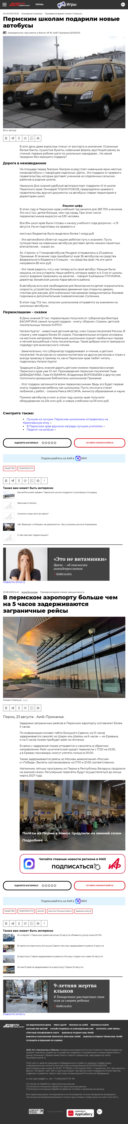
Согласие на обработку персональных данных (50, 1084)
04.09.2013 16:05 (11, 13)
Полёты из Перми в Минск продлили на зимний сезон (71, 833)
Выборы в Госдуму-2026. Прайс (78, 1033)
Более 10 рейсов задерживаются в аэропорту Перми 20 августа (50, 967)
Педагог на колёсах (40, 429)
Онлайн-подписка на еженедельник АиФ (72, 1029)
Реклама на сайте (78, 1025)
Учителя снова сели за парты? (33, 513)
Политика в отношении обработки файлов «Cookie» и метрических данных (65, 1089)
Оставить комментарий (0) (100, 443)
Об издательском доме (38, 1025)
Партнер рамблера (55, 1111)
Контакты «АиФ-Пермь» (108, 1029)
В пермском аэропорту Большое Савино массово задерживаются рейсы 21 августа (60, 946)
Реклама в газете (100, 1025)
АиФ (25, 700)
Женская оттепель (26, 503)
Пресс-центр (60, 1025)
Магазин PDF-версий (37, 1029)
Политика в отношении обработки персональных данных (56, 1086)
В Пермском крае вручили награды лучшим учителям (64, 426)
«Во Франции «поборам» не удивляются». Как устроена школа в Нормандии (57, 524)
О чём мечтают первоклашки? (32, 535)
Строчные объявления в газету (42, 1033)
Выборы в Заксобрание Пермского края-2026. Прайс (53, 1037)
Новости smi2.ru (14, 582)
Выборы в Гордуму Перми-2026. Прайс (102, 1037)
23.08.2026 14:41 (11, 592)
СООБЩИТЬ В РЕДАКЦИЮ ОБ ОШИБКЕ (44, 1040)
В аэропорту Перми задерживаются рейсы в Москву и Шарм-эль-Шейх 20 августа (60, 956)
